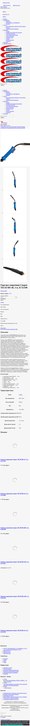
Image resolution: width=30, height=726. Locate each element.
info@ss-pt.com (6, 2)
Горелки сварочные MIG (19, 128)
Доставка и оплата (10, 33)
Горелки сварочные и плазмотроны (13, 127)
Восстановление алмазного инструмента (16, 26)
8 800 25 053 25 (7, 650)
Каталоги (8, 41)
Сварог (2, 302)
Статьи (7, 38)
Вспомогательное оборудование (11, 694)
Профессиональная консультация (14, 32)
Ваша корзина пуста (5, 8)
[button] (1, 464)
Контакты (5, 42)
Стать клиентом (10, 36)
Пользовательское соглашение (10, 672)
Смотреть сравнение (5, 719)
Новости (8, 21)
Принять (5, 724)
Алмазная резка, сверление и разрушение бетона (15, 693)
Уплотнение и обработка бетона (11, 698)
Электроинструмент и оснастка (10, 699)
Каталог (5, 19)
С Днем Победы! (7, 687)
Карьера (8, 24)
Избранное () (6, 14)
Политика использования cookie (11, 671)
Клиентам (5, 30)
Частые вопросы (10, 40)
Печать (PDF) (4, 291)
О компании (6, 20)
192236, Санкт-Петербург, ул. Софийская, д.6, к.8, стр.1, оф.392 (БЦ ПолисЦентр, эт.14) (15, 649)
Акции (7, 31)
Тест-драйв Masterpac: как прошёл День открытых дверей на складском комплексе (15, 685)
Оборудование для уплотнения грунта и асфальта (15, 696)
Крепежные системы (8, 695)
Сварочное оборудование (15, 126)
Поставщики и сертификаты (13, 22)
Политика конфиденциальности (11, 670)
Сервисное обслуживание (12, 28)
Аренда (8, 27)
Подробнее (3, 328)
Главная (2, 126)
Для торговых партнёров (12, 35)
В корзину (3, 298)
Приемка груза (9, 37)
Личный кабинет (7, 43)
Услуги (5, 25)
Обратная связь (7, 653)
